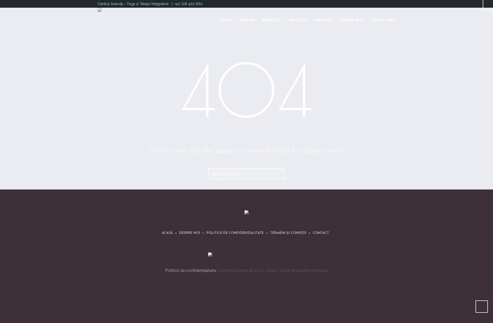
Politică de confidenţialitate (235, 233)
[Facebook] (386, 3)
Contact (321, 233)
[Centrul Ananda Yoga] (246, 213)
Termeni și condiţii (288, 233)
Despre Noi (189, 233)
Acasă (167, 233)
